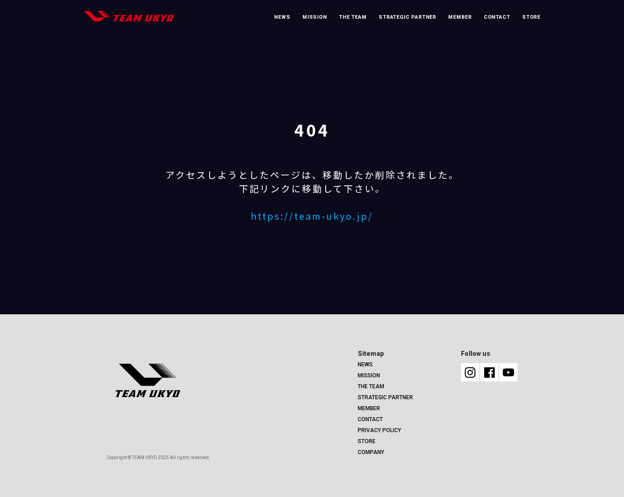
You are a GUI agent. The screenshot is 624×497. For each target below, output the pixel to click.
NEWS (282, 17)
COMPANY (371, 452)
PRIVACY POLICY (379, 430)
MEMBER (459, 17)
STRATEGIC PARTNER (407, 17)
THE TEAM (353, 17)
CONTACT (497, 17)
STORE (531, 17)
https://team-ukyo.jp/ (312, 215)
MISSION (314, 17)
